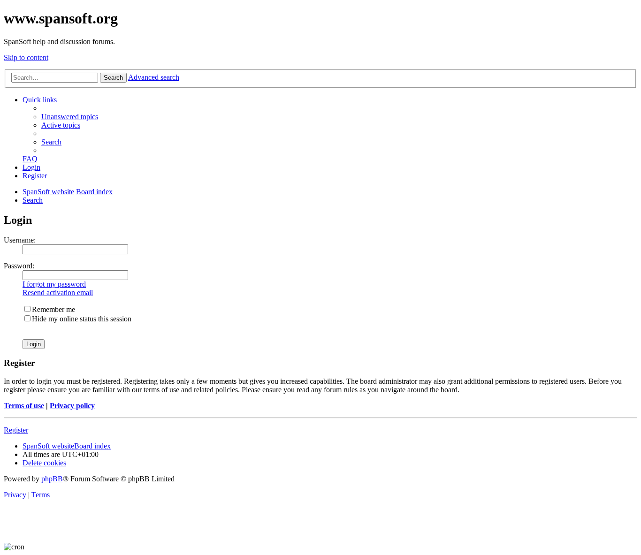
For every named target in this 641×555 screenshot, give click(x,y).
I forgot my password (54, 284)
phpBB (52, 479)
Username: (20, 240)
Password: (19, 266)
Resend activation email (58, 293)
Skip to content (26, 57)
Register (16, 430)
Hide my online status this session (81, 319)
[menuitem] (69, 117)
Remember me (53, 309)
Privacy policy (72, 406)
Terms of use (24, 406)
